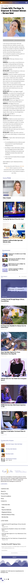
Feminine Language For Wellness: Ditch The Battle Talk (16, 269)
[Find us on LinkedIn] (4, 579)
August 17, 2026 (4, 408)
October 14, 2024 (6, 243)
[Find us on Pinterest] (8, 579)
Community (6, 5)
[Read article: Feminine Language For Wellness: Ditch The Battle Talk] (5, 270)
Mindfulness (4, 296)
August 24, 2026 (5, 526)
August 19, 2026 (5, 539)
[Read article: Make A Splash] (14, 188)
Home (2, 5)
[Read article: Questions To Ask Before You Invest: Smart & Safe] (14, 420)
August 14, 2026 (4, 434)
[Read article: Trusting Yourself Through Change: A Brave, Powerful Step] (14, 288)
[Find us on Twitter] (6, 579)
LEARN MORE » (4, 484)
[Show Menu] (1, 3)
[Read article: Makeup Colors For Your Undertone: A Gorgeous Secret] (14, 367)
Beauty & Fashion (5, 375)
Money (3, 428)
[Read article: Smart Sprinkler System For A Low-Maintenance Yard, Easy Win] (14, 341)
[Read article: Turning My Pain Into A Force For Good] (14, 210)
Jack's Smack (24, 276)
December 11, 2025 (7, 199)
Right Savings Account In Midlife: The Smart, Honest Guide (17, 264)
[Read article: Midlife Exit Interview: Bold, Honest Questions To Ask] (14, 394)
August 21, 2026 (4, 329)
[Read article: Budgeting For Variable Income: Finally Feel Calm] (5, 255)
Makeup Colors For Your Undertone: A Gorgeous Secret (14, 538)
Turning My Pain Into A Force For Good (13, 219)
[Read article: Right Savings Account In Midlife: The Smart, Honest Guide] (5, 265)
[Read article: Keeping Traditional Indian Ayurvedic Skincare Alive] (14, 231)
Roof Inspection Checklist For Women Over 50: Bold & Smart (17, 259)
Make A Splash (7, 198)
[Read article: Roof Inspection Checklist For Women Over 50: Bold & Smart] (5, 260)
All (19, 276)
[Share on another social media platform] (14, 40)
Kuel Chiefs (11, 5)
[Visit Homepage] (14, 2)
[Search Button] (26, 3)
